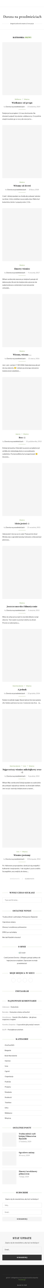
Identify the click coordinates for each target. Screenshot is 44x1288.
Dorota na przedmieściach (15, 107)
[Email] (38, 3)
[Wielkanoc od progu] (22, 68)
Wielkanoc (18, 99)
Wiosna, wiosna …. (22, 354)
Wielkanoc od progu (22, 103)
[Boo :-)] (22, 403)
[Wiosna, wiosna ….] (22, 320)
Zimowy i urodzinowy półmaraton (14, 927)
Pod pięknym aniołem (15, 1030)
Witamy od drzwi (22, 185)
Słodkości (8, 1097)
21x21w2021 (9, 1045)
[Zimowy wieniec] (22, 234)
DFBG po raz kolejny (9, 932)
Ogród (7, 1071)
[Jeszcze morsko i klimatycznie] (22, 572)
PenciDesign (22, 1280)
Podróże (8, 1082)
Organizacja (9, 1076)
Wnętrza (26, 99)
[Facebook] (31, 3)
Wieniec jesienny (22, 855)
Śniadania (8, 1092)
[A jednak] (22, 655)
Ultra (6, 1108)
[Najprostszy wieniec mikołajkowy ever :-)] (22, 735)
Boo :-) (22, 437)
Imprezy (18, 434)
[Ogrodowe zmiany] (9, 1158)
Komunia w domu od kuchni (20, 1012)
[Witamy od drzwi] (22, 151)
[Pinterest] (35, 3)
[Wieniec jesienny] (22, 821)
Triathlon (8, 1102)
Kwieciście (14, 1007)
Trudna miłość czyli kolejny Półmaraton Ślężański (20, 917)
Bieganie (8, 1050)
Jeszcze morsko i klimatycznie (22, 606)
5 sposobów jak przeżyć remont (28, 1025)
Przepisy (8, 1087)
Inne (24, 766)
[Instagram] (33, 3)
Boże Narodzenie (18, 686)
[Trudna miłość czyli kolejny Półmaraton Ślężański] (9, 1140)
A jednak (22, 689)
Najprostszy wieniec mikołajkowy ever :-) (22, 771)
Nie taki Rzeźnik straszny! (11, 937)
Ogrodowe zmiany (9, 922)
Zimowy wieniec (22, 269)
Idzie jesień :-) (22, 523)
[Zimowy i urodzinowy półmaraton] (9, 1177)
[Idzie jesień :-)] (22, 489)
